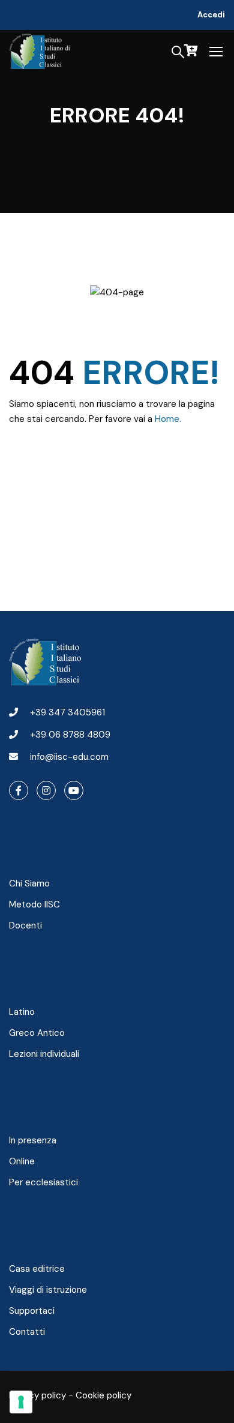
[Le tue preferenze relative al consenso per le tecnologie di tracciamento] (21, 1402)
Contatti (27, 1332)
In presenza (32, 1140)
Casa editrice (37, 1269)
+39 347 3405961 (67, 712)
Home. (168, 419)
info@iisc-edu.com (69, 757)
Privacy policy (37, 1395)
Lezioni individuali (44, 1054)
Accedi (211, 15)
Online (22, 1161)
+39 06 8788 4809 (70, 735)
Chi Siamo (29, 883)
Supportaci (32, 1311)
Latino (22, 1012)
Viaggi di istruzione (48, 1290)
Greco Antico (37, 1033)
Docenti (25, 925)
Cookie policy (103, 1395)
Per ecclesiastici (43, 1182)
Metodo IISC (34, 904)
